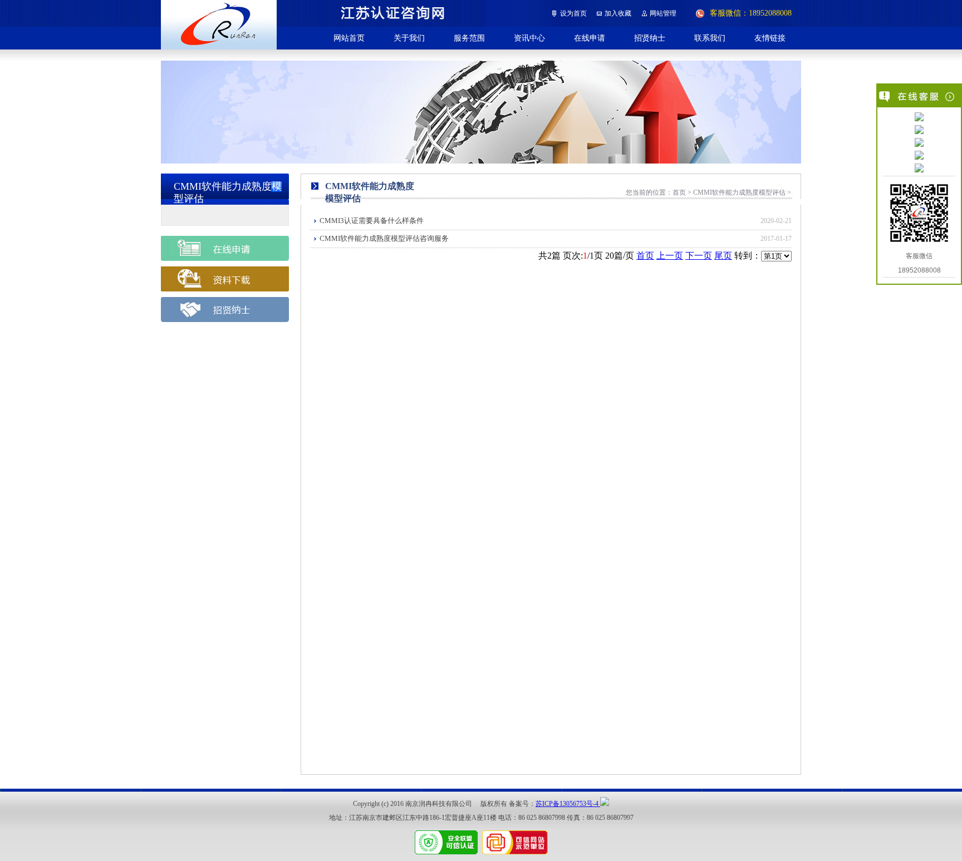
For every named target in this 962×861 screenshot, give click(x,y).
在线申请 (589, 37)
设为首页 (573, 13)
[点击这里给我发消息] (919, 118)
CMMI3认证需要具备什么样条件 (372, 220)
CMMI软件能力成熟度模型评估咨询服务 (384, 238)
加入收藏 (618, 13)
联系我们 (709, 37)
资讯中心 (529, 37)
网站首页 (349, 37)
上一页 (669, 255)
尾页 (723, 255)
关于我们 (409, 37)
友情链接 (770, 37)
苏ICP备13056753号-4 (568, 804)
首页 (645, 255)
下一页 (698, 255)
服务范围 (469, 37)
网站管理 (663, 13)
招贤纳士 (649, 37)
